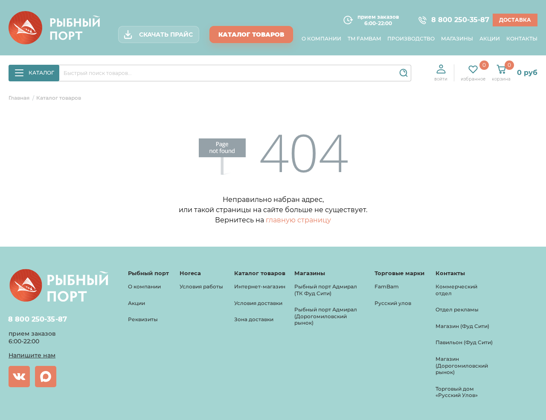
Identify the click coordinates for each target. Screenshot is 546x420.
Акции (489, 38)
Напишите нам (32, 355)
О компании (321, 38)
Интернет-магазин (259, 286)
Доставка (515, 20)
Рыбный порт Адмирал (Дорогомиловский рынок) (325, 316)
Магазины (457, 38)
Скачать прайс (166, 34)
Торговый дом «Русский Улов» (457, 392)
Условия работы (201, 286)
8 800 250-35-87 (456, 20)
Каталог (41, 72)
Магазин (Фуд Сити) (462, 326)
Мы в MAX (45, 376)
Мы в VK (19, 376)
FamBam (387, 286)
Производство (411, 38)
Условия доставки (258, 303)
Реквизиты (143, 319)
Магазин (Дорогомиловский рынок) (462, 365)
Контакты (521, 38)
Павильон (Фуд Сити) (464, 342)
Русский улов (393, 303)
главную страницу (298, 220)
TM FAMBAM (364, 38)
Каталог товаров (251, 34)
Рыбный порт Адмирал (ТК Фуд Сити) (325, 289)
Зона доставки (253, 319)
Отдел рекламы (457, 309)
